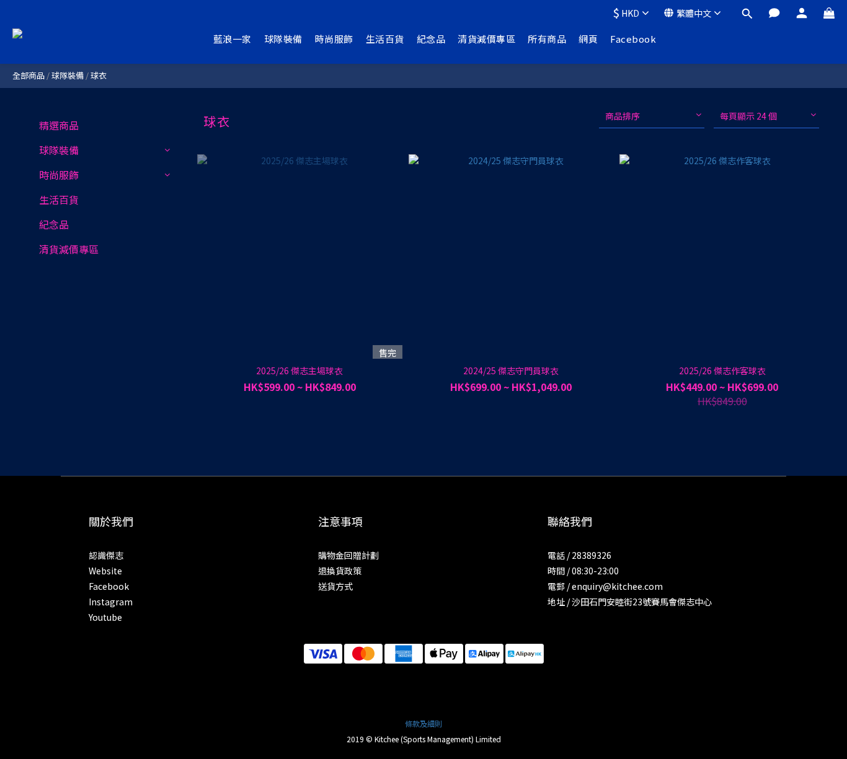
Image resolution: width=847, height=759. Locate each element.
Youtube (105, 617)
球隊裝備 (283, 38)
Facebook (633, 38)
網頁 (588, 38)
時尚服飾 (334, 38)
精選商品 (59, 125)
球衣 (99, 75)
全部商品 (28, 75)
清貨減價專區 (486, 38)
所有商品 (547, 38)
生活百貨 (385, 38)
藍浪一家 (232, 38)
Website (105, 570)
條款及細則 (423, 723)
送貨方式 (335, 586)
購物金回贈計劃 (348, 555)
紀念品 (431, 38)
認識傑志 (106, 555)
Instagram (111, 601)
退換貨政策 (339, 570)
